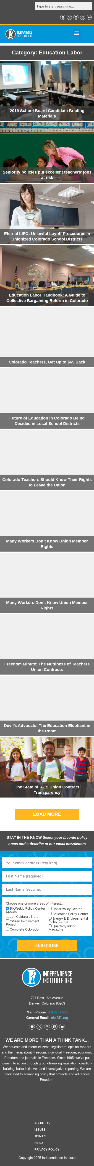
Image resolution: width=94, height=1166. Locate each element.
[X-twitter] (69, 17)
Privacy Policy (47, 1149)
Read (38, 1143)
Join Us (40, 1136)
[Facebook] (62, 17)
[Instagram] (82, 17)
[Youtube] (89, 17)
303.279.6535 (57, 1012)
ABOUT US (42, 1123)
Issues (40, 1129)
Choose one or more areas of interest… (35, 903)
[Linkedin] (75, 17)
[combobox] (63, 6)
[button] (77, 33)
